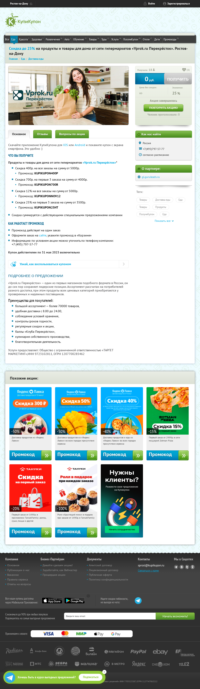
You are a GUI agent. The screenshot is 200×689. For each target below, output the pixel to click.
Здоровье (37, 39)
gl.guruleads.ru (151, 177)
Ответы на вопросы (19, 584)
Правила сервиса (17, 579)
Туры (105, 39)
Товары (94, 39)
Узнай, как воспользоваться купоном (45, 264)
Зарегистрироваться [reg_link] (178, 3)
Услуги (116, 39)
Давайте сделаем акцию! (58, 565)
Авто (67, 39)
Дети (157, 39)
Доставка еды (162, 199)
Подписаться (90, 677)
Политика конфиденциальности (108, 579)
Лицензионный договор (103, 570)
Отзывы (42, 134)
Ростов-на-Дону (19, 3)
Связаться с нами (148, 570)
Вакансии (13, 575)
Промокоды (171, 39)
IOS (66, 145)
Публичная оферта (100, 575)
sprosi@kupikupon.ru (151, 565)
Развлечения (54, 39)
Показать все (163, 221)
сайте (42, 235)
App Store (52, 600)
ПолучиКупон (132, 39)
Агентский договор (100, 565)
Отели (147, 39)
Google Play (74, 600)
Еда (14, 39)
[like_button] (184, 70)
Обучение (80, 39)
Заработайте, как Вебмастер (60, 570)
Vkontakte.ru (181, 567)
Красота (24, 39)
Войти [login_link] (151, 3)
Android (80, 145)
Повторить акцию (163, 108)
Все (7, 39)
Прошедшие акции (54, 575)
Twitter (187, 567)
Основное (19, 134)
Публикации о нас (18, 570)
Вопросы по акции (72, 134)
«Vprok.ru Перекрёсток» (99, 162)
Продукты (160, 207)
